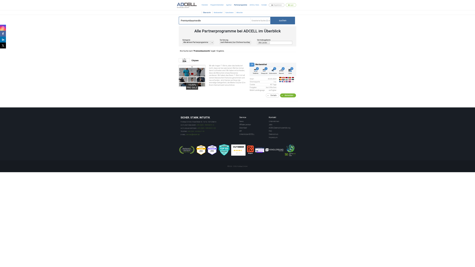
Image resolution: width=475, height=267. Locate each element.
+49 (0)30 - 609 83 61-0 (205, 125)
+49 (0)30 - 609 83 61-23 (206, 128)
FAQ (270, 131)
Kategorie (186, 40)
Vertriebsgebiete (264, 40)
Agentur (229, 5)
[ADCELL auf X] (3, 45)
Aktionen (239, 12)
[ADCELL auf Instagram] (3, 28)
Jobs (270, 125)
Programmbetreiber (217, 5)
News (241, 121)
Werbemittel (218, 12)
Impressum (273, 137)
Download (243, 128)
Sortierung (224, 40)
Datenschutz (273, 134)
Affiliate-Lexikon (245, 125)
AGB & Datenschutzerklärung (279, 128)
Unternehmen (274, 121)
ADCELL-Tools (254, 5)
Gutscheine (229, 12)
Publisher (205, 5)
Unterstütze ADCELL (246, 134)
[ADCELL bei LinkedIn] (3, 40)
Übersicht (207, 12)
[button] (282, 20)
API (240, 131)
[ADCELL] (238, 150)
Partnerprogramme (240, 5)
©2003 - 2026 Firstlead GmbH (237, 166)
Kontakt (264, 5)
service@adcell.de (193, 134)
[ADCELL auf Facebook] (3, 34)
